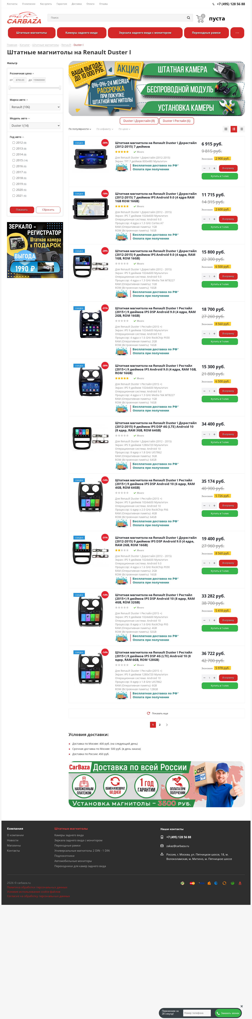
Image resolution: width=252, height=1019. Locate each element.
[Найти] (188, 17)
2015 (22, 160)
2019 (21, 184)
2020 (21, 189)
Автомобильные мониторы (73, 861)
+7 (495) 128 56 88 (178, 837)
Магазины (14, 845)
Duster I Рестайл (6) (176, 121)
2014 (21, 154)
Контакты (13, 850)
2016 (21, 166)
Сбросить (48, 209)
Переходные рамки (67, 845)
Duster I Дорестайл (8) (139, 121)
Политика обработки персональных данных (37, 887)
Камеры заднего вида (69, 835)
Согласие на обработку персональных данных (38, 896)
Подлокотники (64, 856)
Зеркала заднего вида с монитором (78, 840)
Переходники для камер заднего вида (80, 866)
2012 (21, 142)
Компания (15, 829)
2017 (21, 172)
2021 (21, 195)
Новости (12, 840)
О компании (15, 835)
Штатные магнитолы (71, 829)
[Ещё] (237, 32)
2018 (21, 178)
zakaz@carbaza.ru (177, 846)
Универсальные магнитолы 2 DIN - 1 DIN (82, 850)
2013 (21, 148)
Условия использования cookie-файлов (33, 891)
